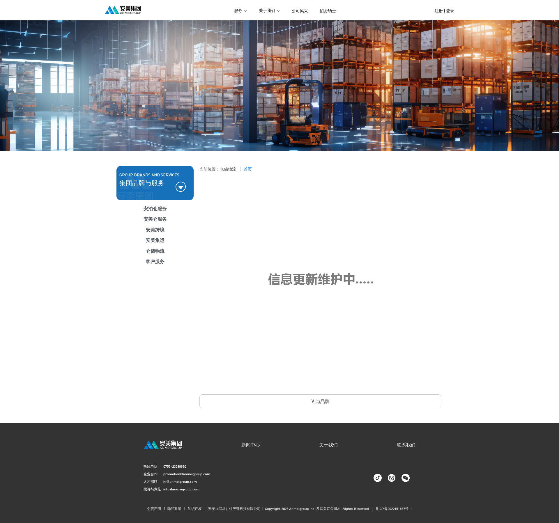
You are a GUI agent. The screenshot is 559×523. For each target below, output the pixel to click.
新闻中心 (250, 445)
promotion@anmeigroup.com (186, 474)
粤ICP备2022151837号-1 (393, 508)
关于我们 (328, 445)
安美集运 (155, 240)
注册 (439, 10)
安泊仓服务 (155, 208)
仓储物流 (155, 251)
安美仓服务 (155, 219)
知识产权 (195, 508)
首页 (248, 168)
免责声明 (154, 508)
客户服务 (155, 261)
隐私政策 (174, 508)
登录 (450, 10)
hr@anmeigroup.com (180, 481)
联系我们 (406, 445)
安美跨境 (155, 229)
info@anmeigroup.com (181, 489)
